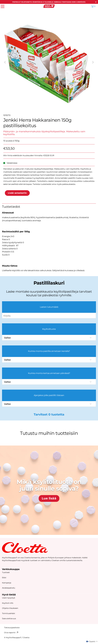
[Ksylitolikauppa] (49, 6)
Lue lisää (49, 498)
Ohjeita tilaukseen (10, 608)
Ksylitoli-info (7, 603)
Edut (4, 577)
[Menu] (1, 6)
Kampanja (6, 583)
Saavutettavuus (9, 618)
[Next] (93, 62)
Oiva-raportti (10, 632)
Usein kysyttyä (8, 598)
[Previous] (5, 62)
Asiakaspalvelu (8, 588)
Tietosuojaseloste (12, 627)
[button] (92, 641)
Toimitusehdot (8, 613)
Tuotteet (6, 572)
